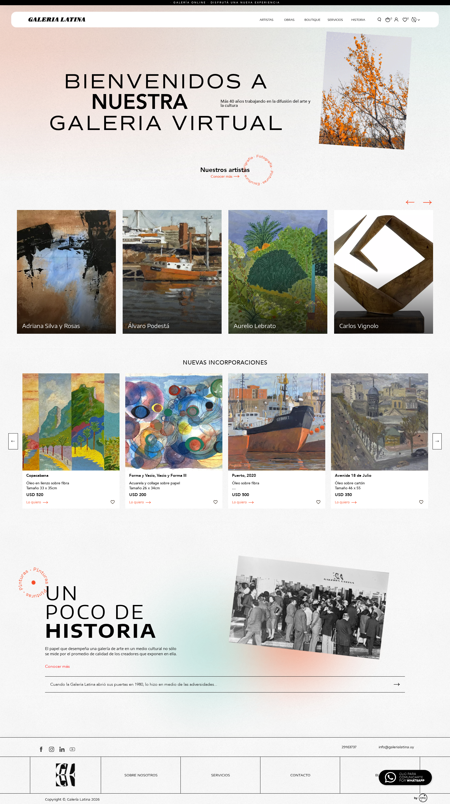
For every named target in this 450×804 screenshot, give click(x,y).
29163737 (349, 747)
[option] (66, 272)
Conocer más (221, 177)
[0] (387, 19)
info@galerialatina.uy (396, 747)
